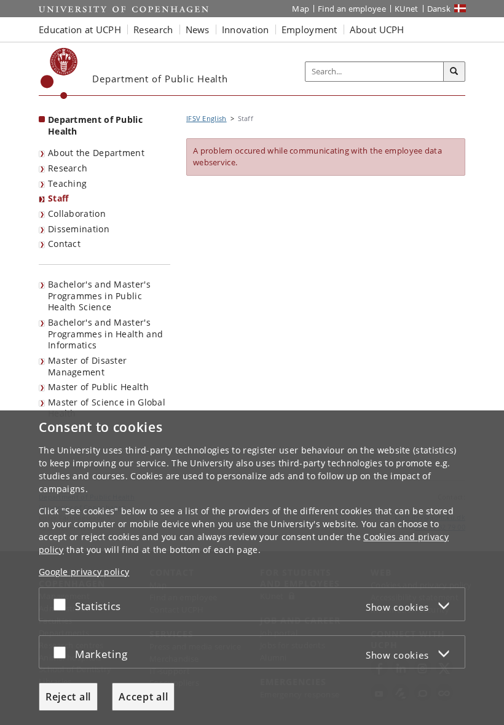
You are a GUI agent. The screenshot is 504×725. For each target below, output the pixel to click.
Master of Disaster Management (87, 366)
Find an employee (352, 8)
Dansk (439, 8)
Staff (58, 198)
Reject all (68, 696)
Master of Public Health (98, 387)
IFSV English (206, 118)
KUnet (407, 8)
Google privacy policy (84, 572)
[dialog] (252, 567)
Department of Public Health (95, 125)
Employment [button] (309, 29)
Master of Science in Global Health (106, 408)
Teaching (67, 183)
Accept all (143, 696)
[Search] (454, 71)
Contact (64, 243)
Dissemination (78, 229)
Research (67, 168)
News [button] (198, 29)
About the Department (96, 153)
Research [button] (153, 29)
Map (300, 8)
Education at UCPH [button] (80, 29)
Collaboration (77, 213)
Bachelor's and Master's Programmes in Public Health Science (99, 295)
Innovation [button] (245, 29)
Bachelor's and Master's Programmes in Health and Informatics (105, 333)
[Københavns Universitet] (59, 73)
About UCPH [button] (377, 29)
